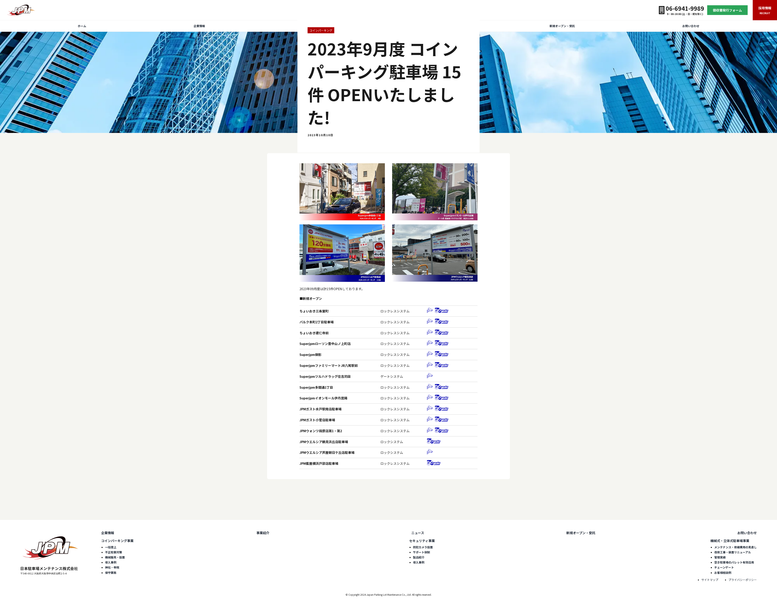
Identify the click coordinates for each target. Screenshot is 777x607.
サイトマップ (709, 580)
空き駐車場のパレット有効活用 (734, 562)
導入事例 (110, 562)
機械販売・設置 (115, 557)
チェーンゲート (724, 567)
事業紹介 (262, 532)
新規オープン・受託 (562, 26)
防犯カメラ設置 (423, 547)
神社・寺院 (112, 567)
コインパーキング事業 (117, 540)
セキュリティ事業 (422, 540)
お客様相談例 (722, 573)
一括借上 (110, 547)
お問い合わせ (690, 26)
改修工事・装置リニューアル (732, 552)
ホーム (82, 26)
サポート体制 (421, 552)
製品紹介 (418, 557)
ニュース (417, 532)
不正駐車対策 (113, 552)
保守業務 (110, 573)
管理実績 (720, 557)
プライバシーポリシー (742, 580)
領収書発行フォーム (727, 10)
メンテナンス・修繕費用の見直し (735, 547)
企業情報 (199, 26)
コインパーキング (321, 30)
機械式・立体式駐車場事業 (729, 540)
